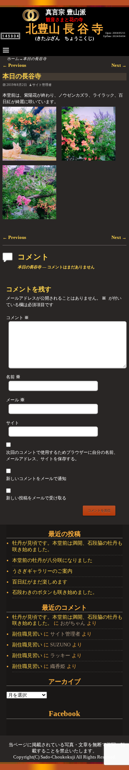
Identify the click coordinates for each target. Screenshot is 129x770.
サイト (12, 423)
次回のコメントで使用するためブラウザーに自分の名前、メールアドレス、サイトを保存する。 (62, 455)
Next (118, 65)
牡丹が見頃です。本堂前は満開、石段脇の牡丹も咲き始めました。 (67, 546)
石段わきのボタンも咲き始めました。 (54, 592)
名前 (13, 376)
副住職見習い (27, 634)
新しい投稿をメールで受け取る (36, 498)
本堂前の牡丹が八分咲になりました (52, 560)
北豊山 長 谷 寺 (64, 28)
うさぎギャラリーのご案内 (42, 571)
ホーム (13, 59)
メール (15, 399)
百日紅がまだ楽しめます (39, 582)
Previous (14, 65)
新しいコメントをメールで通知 (36, 478)
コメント (17, 317)
